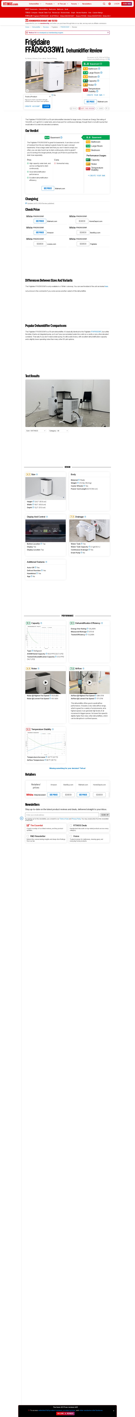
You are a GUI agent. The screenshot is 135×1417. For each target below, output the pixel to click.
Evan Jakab (42, 58)
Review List (56, 12)
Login (116, 4)
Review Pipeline (81, 12)
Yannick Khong (52, 58)
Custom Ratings (97, 12)
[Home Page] (11, 3)
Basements (33, 9)
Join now (127, 4)
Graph (73, 12)
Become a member (65, 1413)
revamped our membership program (51, 32)
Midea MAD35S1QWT (67, 16)
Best (27, 9)
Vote (89, 12)
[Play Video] (45, 682)
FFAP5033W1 (96, 332)
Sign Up (105, 815)
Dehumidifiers (43, 9)
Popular (28, 16)
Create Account (32, 106)
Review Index (65, 12)
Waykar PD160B (81, 16)
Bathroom (60, 9)
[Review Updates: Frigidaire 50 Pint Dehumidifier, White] (26, 203)
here (106, 286)
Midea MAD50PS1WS (95, 16)
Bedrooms (52, 9)
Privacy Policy (76, 819)
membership (44, 23)
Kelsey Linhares (32, 58)
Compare (34, 12)
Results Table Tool (45, 12)
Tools (27, 12)
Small (66, 9)
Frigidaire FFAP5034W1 (41, 16)
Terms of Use (64, 819)
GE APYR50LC (54, 16)
